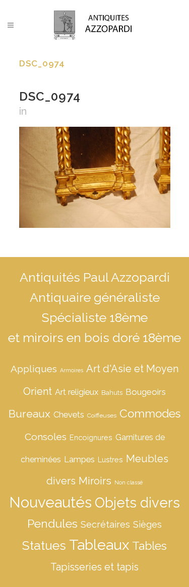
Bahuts (111, 392)
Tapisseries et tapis (94, 567)
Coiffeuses (101, 415)
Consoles (46, 436)
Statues (44, 545)
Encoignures (91, 437)
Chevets (68, 415)
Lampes (79, 459)
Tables (149, 545)
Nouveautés (50, 502)
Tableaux (99, 544)
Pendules (52, 523)
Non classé (128, 482)
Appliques (34, 368)
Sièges (147, 524)
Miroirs (95, 481)
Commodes (149, 413)
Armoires (71, 370)
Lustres (110, 459)
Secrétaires (105, 524)
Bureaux (29, 413)
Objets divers (137, 502)
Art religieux (76, 392)
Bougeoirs (145, 392)
